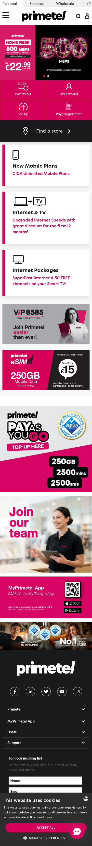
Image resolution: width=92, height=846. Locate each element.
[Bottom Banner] (46, 636)
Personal (9, 3)
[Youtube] (61, 691)
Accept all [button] (46, 827)
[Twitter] (46, 691)
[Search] (78, 16)
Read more (44, 817)
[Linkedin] (30, 691)
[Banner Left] (46, 324)
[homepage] (44, 16)
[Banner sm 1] (46, 449)
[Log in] (87, 16)
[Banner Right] (46, 370)
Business (36, 3)
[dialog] (46, 819)
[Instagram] (77, 691)
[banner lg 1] (46, 597)
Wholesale (65, 3)
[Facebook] (14, 691)
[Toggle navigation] (7, 16)
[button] (44, 76)
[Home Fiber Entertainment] (46, 52)
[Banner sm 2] (46, 534)
